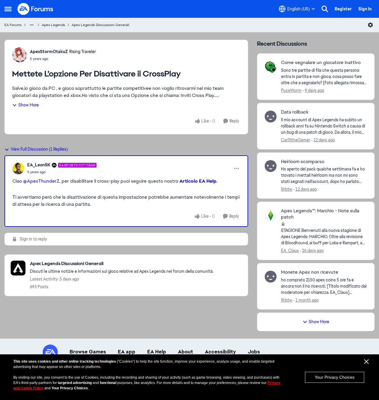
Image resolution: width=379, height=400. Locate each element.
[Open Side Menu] (8, 8)
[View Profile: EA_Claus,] (271, 215)
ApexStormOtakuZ (49, 51)
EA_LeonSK (38, 165)
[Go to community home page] (35, 9)
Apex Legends (53, 25)
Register (343, 9)
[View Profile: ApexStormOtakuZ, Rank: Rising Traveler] (19, 54)
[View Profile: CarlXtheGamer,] (271, 116)
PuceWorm (291, 90)
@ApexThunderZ (41, 181)
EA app (126, 351)
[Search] (324, 8)
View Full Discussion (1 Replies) (39, 149)
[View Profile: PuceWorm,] (271, 67)
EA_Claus (290, 250)
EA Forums (13, 25)
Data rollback (295, 112)
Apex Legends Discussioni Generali (100, 25)
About (185, 351)
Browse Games (88, 351)
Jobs (254, 351)
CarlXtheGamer (295, 140)
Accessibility (220, 351)
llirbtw (286, 189)
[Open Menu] (370, 25)
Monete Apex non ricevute (309, 272)
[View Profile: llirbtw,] (271, 166)
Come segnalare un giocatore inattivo (321, 63)
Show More (28, 105)
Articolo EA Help (197, 181)
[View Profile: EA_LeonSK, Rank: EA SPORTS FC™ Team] (18, 168)
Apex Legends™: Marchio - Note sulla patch (320, 214)
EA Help (156, 351)
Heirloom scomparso (302, 162)
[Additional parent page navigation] (31, 25)
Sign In (365, 9)
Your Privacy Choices (334, 377)
